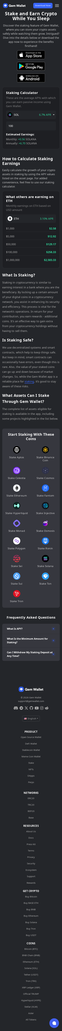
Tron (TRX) (31, 980)
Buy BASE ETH (31, 902)
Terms (31, 850)
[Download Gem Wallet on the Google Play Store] (31, 66)
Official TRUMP (31, 993)
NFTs (31, 769)
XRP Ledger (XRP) (31, 987)
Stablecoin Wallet (31, 749)
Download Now (43, 5)
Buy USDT (31, 935)
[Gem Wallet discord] (16, 708)
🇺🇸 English (30, 718)
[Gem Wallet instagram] (41, 708)
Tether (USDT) (31, 974)
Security (31, 863)
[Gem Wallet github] (31, 708)
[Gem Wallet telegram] (21, 708)
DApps (31, 775)
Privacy (31, 857)
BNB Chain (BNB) (31, 955)
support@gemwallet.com (31, 701)
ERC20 (31, 798)
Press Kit (31, 844)
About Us (31, 831)
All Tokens (31, 1019)
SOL (32, 114)
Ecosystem (31, 869)
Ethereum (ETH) (31, 961)
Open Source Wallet (31, 737)
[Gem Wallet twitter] (26, 708)
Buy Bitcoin (31, 896)
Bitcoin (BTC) (31, 948)
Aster (31, 1013)
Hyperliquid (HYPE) (31, 1000)
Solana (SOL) (31, 968)
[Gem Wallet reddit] (46, 708)
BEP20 (31, 811)
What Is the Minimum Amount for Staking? (27, 640)
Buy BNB (31, 909)
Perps (31, 782)
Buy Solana (31, 922)
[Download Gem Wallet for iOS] (31, 54)
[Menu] (57, 5)
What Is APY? (15, 628)
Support (31, 876)
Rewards (31, 882)
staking (29, 381)
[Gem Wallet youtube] (37, 708)
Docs (31, 837)
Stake (31, 762)
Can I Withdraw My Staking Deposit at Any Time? (30, 654)
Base (31, 817)
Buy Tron (31, 928)
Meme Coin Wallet (31, 756)
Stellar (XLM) (31, 1006)
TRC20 (31, 804)
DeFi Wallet (31, 743)
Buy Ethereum (31, 915)
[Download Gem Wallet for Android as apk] (31, 78)
